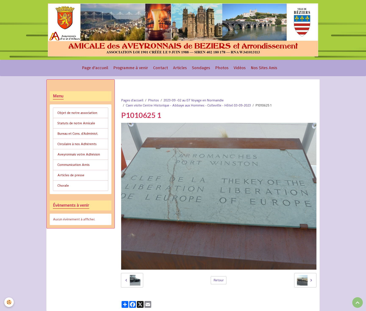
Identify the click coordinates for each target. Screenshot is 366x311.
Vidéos (240, 67)
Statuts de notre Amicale (76, 123)
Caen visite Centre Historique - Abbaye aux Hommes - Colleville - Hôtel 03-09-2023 (188, 105)
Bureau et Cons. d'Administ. (77, 133)
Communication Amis (73, 165)
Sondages (201, 67)
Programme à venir (130, 67)
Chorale (63, 185)
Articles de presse (70, 175)
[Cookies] (9, 302)
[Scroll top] (357, 302)
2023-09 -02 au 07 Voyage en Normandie (194, 100)
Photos (222, 67)
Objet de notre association (77, 113)
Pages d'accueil (132, 100)
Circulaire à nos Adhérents (77, 144)
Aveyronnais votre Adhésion (78, 154)
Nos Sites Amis (264, 67)
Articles (180, 67)
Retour (219, 280)
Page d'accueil (95, 67)
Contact (160, 67)
